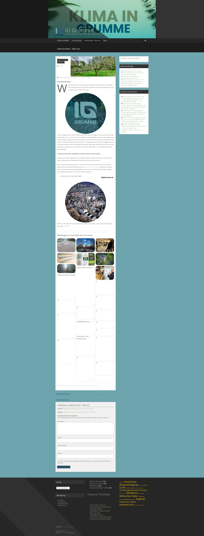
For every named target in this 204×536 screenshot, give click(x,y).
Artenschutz (130, 481)
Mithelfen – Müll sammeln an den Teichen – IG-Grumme (80, 412)
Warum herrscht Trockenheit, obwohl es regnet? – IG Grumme (133, 118)
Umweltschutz (126, 504)
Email (105, 40)
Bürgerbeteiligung (63, 77)
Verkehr (136, 505)
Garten (122, 487)
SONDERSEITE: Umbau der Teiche (100, 511)
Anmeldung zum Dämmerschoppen (100, 519)
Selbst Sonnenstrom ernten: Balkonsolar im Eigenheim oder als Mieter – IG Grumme (133, 126)
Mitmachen (61, 62)
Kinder (120, 493)
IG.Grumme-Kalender (96, 509)
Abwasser (121, 482)
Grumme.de (66, 226)
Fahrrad (145, 485)
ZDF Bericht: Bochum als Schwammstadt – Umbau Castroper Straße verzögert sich (133, 121)
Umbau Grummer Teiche (98, 488)
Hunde (136, 488)
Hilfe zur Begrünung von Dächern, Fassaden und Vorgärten (132, 73)
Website (59, 453)
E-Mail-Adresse (62, 445)
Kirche (124, 493)
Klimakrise (132, 492)
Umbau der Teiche (127, 502)
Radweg (121, 499)
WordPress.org (62, 505)
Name (59, 438)
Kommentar (61, 421)
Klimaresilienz (141, 493)
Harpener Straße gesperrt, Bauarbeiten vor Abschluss (130, 77)
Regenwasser (126, 499)
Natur (135, 496)
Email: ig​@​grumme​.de (96, 515)
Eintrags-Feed (62, 502)
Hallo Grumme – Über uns (92, 40)
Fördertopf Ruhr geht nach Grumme (103, 397)
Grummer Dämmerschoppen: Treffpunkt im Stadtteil (133, 108)
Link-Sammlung (76, 40)
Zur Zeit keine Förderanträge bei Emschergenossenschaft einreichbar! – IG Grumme (133, 112)
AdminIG (60, 66)
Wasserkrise (141, 505)
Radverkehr (141, 496)
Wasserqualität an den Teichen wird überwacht (131, 101)
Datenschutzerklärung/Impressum (100, 507)
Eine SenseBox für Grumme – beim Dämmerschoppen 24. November (132, 80)
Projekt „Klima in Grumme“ (91, 167)
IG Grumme (79, 30)
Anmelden (61, 500)
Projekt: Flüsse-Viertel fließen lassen (100, 517)
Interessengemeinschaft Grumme (77, 77)
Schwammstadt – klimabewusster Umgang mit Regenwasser (132, 84)
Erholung (140, 485)
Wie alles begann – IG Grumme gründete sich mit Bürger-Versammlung (78, 385)
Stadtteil (140, 499)
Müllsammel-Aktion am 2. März (132, 71)
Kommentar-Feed (63, 504)
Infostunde (141, 488)
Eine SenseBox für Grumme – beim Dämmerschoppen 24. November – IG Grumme (132, 98)
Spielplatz (133, 499)
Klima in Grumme (96, 481)
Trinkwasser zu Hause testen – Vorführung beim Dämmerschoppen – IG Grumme (133, 105)
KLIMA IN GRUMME (63, 40)
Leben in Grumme (62, 60)
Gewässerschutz (131, 488)
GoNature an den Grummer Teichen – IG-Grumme (78, 409)
